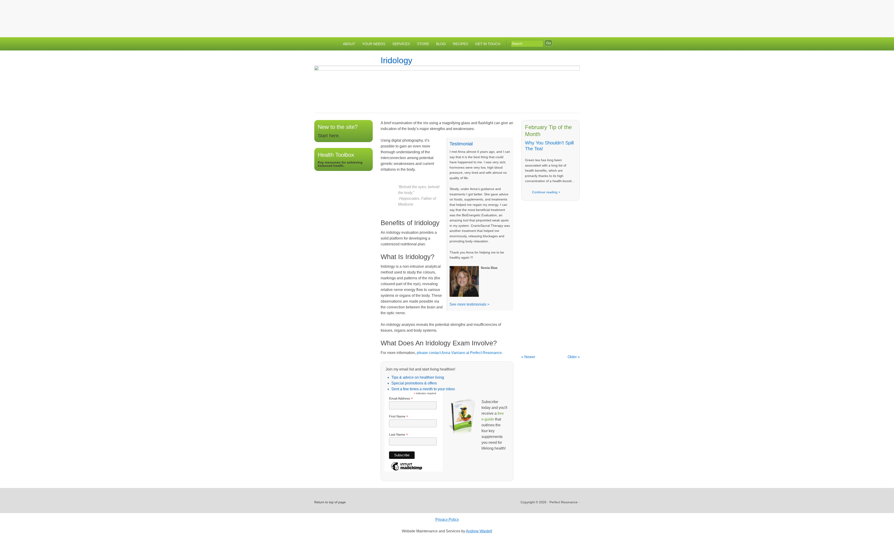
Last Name (398, 434)
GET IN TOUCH (487, 44)
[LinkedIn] (554, 7)
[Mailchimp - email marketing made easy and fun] (406, 470)
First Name (398, 416)
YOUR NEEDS (373, 44)
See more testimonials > (469, 304)
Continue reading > (546, 192)
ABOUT (349, 44)
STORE (423, 44)
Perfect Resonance (447, 15)
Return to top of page (330, 502)
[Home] (526, 7)
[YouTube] (564, 7)
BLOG (441, 44)
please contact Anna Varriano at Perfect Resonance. (460, 353)
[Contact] (536, 7)
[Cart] (575, 7)
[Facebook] (545, 7)
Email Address (401, 398)
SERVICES (401, 44)
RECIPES (460, 44)
